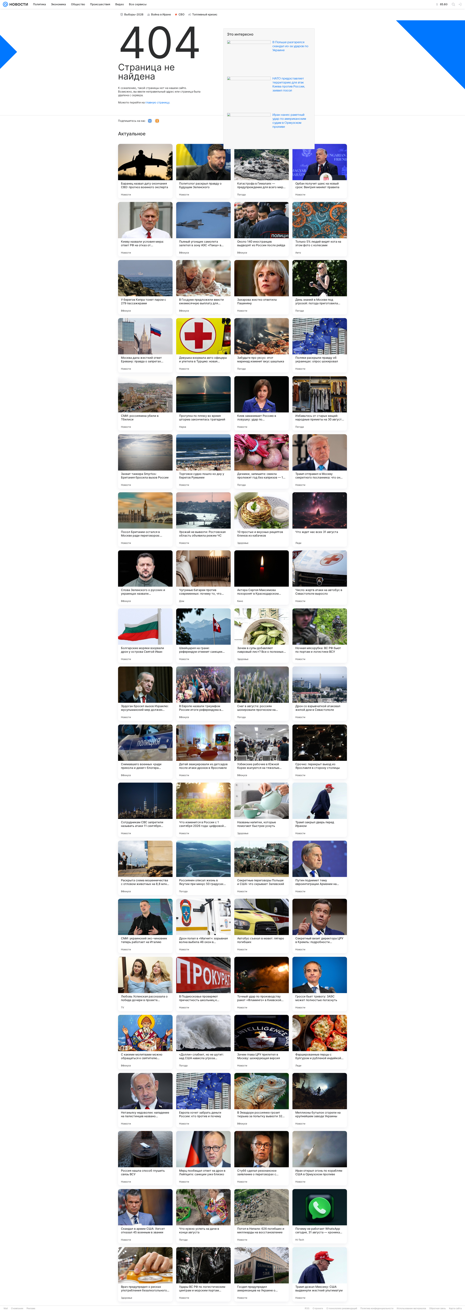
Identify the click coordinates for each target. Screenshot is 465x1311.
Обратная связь (437, 1308)
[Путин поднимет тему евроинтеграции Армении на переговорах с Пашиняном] (319, 868)
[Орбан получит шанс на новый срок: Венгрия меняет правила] (319, 171)
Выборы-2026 (133, 14)
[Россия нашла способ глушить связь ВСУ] (145, 1158)
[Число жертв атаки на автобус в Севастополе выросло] (319, 577)
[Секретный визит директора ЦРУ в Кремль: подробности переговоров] (319, 926)
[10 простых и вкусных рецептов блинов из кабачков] (261, 519)
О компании (17, 1308)
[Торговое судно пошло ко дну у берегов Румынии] (203, 461)
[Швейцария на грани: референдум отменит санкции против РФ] (203, 635)
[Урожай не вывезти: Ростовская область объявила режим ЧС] (203, 519)
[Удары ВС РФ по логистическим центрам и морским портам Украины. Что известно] (203, 1274)
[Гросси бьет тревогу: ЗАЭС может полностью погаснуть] (319, 984)
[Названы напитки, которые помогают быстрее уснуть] (261, 810)
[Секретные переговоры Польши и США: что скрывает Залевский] (261, 868)
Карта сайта (455, 1308)
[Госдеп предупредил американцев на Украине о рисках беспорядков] (261, 1274)
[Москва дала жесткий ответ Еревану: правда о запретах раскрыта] (145, 345)
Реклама (31, 1308)
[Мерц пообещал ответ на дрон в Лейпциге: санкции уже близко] (203, 1158)
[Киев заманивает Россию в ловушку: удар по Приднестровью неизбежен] (261, 403)
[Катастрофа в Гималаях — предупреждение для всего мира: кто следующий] (261, 171)
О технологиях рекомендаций (341, 1308)
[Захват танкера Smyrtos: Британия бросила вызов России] (145, 461)
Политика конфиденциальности (376, 1308)
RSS (307, 1308)
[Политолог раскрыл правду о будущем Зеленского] (203, 171)
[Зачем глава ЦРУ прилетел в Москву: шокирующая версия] (261, 1042)
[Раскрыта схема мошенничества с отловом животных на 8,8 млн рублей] (145, 868)
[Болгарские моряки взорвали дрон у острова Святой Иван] (145, 635)
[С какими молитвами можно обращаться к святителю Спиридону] (145, 1042)
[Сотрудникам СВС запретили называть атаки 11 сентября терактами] (145, 810)
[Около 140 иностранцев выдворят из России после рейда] (261, 229)
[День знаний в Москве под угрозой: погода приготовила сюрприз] (319, 287)
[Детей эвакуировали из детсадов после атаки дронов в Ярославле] (203, 752)
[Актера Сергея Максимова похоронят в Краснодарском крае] (261, 577)
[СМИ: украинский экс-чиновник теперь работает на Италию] (145, 926)
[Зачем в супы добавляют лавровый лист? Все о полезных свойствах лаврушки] (261, 635)
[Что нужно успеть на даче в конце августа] (203, 1216)
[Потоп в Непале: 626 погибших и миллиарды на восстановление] (261, 1216)
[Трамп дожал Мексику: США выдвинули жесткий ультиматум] (319, 1274)
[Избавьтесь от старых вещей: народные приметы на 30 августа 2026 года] (319, 403)
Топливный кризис (204, 14)
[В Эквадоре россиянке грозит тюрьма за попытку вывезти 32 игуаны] (261, 1100)
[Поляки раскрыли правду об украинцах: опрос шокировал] (319, 345)
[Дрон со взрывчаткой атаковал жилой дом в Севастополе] (319, 693)
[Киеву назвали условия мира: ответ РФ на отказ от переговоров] (145, 229)
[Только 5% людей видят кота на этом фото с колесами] (319, 229)
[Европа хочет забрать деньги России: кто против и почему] (203, 1100)
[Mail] (5, 4)
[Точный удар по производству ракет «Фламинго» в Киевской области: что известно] (261, 984)
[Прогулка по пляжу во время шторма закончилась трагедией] (203, 403)
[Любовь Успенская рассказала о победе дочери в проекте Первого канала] (145, 984)
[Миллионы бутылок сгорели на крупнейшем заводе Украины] (319, 1100)
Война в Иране (161, 14)
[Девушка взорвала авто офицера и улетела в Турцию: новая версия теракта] (203, 345)
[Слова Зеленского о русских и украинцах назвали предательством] (145, 577)
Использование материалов (411, 1308)
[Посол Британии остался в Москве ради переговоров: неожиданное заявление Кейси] (145, 519)
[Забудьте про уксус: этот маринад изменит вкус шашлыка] (261, 345)
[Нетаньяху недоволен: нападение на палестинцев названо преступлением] (145, 1100)
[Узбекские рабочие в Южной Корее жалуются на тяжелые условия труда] (261, 752)
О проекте (318, 1308)
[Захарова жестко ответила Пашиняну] (261, 287)
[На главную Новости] (18, 4)
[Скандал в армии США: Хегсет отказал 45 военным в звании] (145, 1216)
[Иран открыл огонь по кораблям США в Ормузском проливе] (319, 1158)
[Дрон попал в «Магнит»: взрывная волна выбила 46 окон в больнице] (203, 926)
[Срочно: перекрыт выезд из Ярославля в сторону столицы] (319, 752)
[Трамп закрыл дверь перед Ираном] (319, 810)
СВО (182, 14)
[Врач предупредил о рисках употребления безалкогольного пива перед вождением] (145, 1274)
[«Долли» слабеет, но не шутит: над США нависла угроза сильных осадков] (203, 1042)
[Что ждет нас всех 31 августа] (319, 519)
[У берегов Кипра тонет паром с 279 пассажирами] (145, 287)
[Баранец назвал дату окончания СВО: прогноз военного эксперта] (145, 171)
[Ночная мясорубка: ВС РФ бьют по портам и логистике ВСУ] (319, 635)
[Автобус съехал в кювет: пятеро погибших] (261, 926)
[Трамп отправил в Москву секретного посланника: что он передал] (319, 461)
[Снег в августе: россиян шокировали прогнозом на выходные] (261, 693)
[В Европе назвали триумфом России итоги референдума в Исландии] (203, 693)
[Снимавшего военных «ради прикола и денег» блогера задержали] (145, 752)
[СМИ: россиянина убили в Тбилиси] (145, 403)
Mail (6, 1308)
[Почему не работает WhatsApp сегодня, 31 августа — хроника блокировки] (319, 1216)
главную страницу (157, 102)
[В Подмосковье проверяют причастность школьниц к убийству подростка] (203, 984)
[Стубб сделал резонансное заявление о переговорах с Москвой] (261, 1158)
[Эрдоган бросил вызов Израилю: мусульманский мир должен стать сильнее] (145, 693)
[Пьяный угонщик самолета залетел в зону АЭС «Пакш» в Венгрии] (203, 229)
